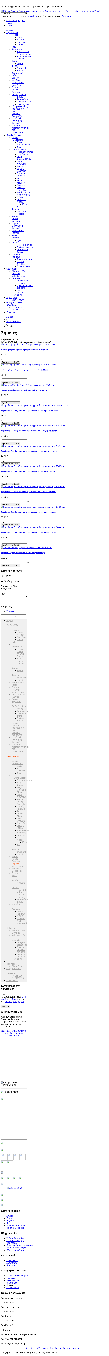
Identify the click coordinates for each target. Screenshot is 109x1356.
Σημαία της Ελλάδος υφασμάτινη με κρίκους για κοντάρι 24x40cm (28, 532)
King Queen (22, 154)
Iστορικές (21, 199)
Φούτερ (15, 66)
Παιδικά (15, 242)
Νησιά (20, 202)
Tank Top (21, 42)
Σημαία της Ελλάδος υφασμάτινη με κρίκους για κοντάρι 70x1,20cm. (29, 451)
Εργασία (10, 1221)
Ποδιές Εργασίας (16, 91)
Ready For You (13, 135)
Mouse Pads (18, 82)
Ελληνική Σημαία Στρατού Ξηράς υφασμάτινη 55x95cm (24, 390)
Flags (19, 157)
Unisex (20, 37)
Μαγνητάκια (17, 133)
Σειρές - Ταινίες (24, 192)
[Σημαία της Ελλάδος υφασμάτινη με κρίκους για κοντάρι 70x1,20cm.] (34, 446)
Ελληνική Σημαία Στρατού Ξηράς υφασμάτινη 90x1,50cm (24, 350)
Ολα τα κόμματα (24, 259)
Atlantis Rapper (24, 54)
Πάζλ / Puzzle (18, 85)
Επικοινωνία (12, 312)
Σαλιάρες (21, 97)
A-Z (18, 207)
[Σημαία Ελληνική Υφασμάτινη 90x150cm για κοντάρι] (26, 547)
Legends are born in (23, 291)
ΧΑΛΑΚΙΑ (11, 305)
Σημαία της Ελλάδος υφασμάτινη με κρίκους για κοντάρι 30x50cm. (28, 512)
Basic (19, 142)
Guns (19, 161)
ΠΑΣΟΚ (20, 261)
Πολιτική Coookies (15, 1228)
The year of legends (22, 282)
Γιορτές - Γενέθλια (21, 174)
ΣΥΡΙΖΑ (21, 264)
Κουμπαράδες (18, 73)
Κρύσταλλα (17, 116)
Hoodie (20, 71)
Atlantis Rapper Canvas (20, 661)
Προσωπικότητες (25, 152)
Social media (12, 1287)
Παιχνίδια (21, 190)
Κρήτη (25, 204)
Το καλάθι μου (13, 1280)
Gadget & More (14, 302)
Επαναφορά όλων (9, 586)
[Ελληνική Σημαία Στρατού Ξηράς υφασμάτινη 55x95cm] (27, 385)
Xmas (14, 235)
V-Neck (20, 40)
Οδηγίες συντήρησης (16, 1250)
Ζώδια (20, 180)
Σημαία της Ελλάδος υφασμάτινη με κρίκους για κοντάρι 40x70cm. (28, 492)
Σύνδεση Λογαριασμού (17, 1276)
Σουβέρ (15, 78)
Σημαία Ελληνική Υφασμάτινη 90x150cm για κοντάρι (23, 553)
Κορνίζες (16, 113)
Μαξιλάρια (16, 80)
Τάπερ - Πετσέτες (20, 106)
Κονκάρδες (17, 123)
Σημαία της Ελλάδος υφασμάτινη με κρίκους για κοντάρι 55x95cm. (28, 471)
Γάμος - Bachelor (21, 169)
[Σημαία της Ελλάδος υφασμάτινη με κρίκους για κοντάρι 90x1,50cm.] (34, 426)
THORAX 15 (18, 310)
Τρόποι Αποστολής (15, 1238)
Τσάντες (15, 87)
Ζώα (19, 178)
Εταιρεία (10, 1218)
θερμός (20, 63)
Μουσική (21, 183)
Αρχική (9, 30)
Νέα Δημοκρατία (24, 266)
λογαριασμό (67, 16)
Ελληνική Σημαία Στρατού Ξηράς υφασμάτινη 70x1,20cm (24, 370)
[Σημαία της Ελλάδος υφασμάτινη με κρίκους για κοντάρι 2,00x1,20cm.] (34, 405)
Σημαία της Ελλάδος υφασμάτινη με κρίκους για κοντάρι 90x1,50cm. (29, 431)
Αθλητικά (21, 164)
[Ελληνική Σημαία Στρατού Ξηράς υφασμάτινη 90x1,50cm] (28, 344)
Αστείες (20, 166)
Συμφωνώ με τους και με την (13, 999)
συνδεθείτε (33, 16)
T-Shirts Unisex (19, 149)
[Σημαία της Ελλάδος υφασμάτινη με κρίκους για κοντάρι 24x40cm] (32, 527)
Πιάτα (14, 75)
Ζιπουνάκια (22, 99)
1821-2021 (17, 295)
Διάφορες (21, 197)
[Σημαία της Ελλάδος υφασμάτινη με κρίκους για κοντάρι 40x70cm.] (33, 486)
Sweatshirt (22, 68)
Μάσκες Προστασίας (17, 138)
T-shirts (15, 35)
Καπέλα (15, 238)
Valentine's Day (19, 276)
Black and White (19, 271)
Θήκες (20, 147)
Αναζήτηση (11, 1263)
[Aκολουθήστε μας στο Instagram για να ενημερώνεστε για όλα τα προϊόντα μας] (17, 1159)
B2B (8, 1223)
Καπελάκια (17, 49)
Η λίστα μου (12, 1283)
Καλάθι (9, 25)
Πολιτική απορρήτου (14, 1001)
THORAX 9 (17, 307)
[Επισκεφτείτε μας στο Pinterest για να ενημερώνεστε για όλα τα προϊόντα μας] (23, 1159)
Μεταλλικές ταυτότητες (17, 119)
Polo (14, 47)
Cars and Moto (24, 159)
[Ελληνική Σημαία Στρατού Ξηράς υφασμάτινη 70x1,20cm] (28, 365)
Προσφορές (11, 297)
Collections (12, 269)
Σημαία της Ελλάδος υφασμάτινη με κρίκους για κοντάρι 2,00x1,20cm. (30, 411)
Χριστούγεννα (23, 195)
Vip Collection (23, 145)
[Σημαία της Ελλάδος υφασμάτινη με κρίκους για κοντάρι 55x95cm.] (33, 466)
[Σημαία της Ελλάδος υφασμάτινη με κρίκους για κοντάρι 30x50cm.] (33, 507)
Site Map (10, 1265)
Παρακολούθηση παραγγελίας (20, 1245)
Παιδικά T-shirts (24, 102)
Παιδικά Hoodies (25, 104)
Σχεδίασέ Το (12, 32)
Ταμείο (9, 23)
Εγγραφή (10, 1278)
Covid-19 (16, 273)
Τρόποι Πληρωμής (15, 1240)
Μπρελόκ (16, 125)
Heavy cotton (23, 51)
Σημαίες (15, 223)
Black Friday (18, 300)
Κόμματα (21, 240)
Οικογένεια (22, 185)
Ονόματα (21, 188)
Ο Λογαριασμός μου (15, 20)
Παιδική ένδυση (19, 94)
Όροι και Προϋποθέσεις (13, 998)
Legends (16, 278)
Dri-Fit (20, 44)
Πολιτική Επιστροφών (16, 1248)
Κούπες (15, 61)
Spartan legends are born (25, 286)
